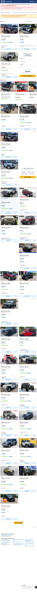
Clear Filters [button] (28, 12)
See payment (3, 40)
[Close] (32, 585)
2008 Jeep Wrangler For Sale (6, 535)
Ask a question (27, 177)
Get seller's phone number (23, 265)
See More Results (18, 522)
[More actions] (16, 49)
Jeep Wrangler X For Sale (5, 539)
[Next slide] (35, 91)
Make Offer (8, 240)
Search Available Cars (28, 75)
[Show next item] (16, 192)
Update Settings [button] (31, 72)
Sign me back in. (19, 8)
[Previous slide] (2, 91)
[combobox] (6, 12)
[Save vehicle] (17, 25)
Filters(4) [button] (16, 12)
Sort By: (26, 21)
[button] (30, 1)
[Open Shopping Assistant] (36, 587)
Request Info (8, 76)
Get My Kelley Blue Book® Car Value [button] (28, 69)
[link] (10, 42)
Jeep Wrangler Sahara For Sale (18, 543)
